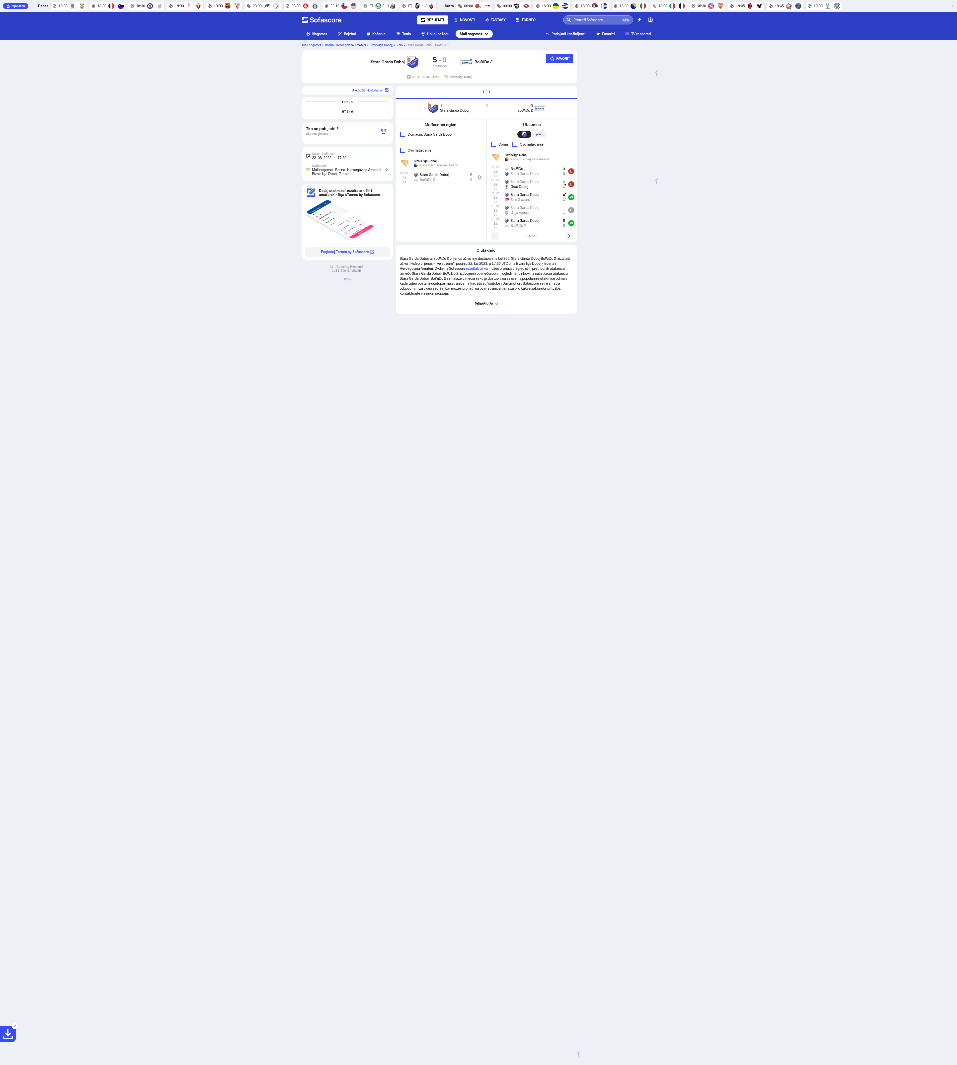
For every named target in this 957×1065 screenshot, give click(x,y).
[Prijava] (650, 19)
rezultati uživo (477, 268)
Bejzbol (350, 34)
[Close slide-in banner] (15, 1026)
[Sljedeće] (952, 6)
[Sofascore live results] (321, 20)
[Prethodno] (34, 6)
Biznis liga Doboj (386, 45)
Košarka (379, 34)
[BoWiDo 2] (467, 62)
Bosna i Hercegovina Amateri (345, 45)
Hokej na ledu (438, 34)
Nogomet (319, 34)
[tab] (486, 92)
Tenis (406, 34)
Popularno (18, 6)
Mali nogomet (471, 34)
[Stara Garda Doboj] (413, 62)
